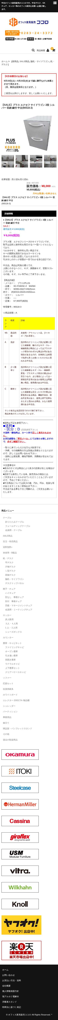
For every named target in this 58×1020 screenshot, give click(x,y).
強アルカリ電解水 (10, 996)
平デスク (9, 562)
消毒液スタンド (9, 1002)
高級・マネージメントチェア (18, 605)
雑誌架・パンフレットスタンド (17, 728)
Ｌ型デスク (10, 571)
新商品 (15, 61)
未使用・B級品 (10, 552)
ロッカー (7, 615)
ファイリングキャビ (14, 647)
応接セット (8, 683)
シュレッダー (9, 706)
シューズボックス (13, 632)
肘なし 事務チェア (14, 597)
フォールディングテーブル (17, 526)
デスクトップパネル (14, 583)
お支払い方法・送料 (11, 980)
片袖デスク (10, 566)
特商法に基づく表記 (11, 1007)
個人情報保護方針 (10, 991)
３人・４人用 (11, 623)
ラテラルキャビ (12, 664)
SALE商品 (24, 61)
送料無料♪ (7, 547)
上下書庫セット (12, 668)
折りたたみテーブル (14, 522)
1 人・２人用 (11, 627)
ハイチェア (10, 593)
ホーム (4, 61)
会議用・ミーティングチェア (18, 609)
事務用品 (7, 717)
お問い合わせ (8, 975)
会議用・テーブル (13, 530)
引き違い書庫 (11, 655)
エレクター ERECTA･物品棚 (16, 700)
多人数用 (9, 619)
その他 (6, 734)
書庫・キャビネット (12, 643)
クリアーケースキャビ (15, 672)
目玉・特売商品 (10, 541)
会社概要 (6, 986)
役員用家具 (8, 689)
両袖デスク (10, 575)
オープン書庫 (11, 651)
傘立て (6, 723)
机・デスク (8, 558)
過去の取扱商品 (10, 740)
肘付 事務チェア (13, 601)
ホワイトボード (10, 694)
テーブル (7, 518)
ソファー (7, 678)
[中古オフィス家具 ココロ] (28, 26)
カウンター (8, 637)
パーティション (10, 711)
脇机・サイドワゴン (39, 61)
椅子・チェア (9, 589)
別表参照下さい (29, 429)
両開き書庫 (10, 660)
